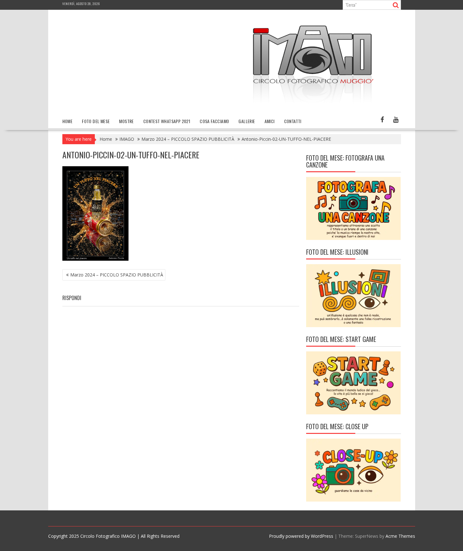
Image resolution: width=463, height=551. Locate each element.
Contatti (292, 121)
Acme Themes (400, 536)
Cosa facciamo (214, 121)
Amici (270, 121)
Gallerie (246, 121)
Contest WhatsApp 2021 (166, 121)
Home (67, 121)
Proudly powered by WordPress (301, 536)
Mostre (126, 121)
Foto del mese (96, 121)
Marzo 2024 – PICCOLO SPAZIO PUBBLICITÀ (116, 275)
